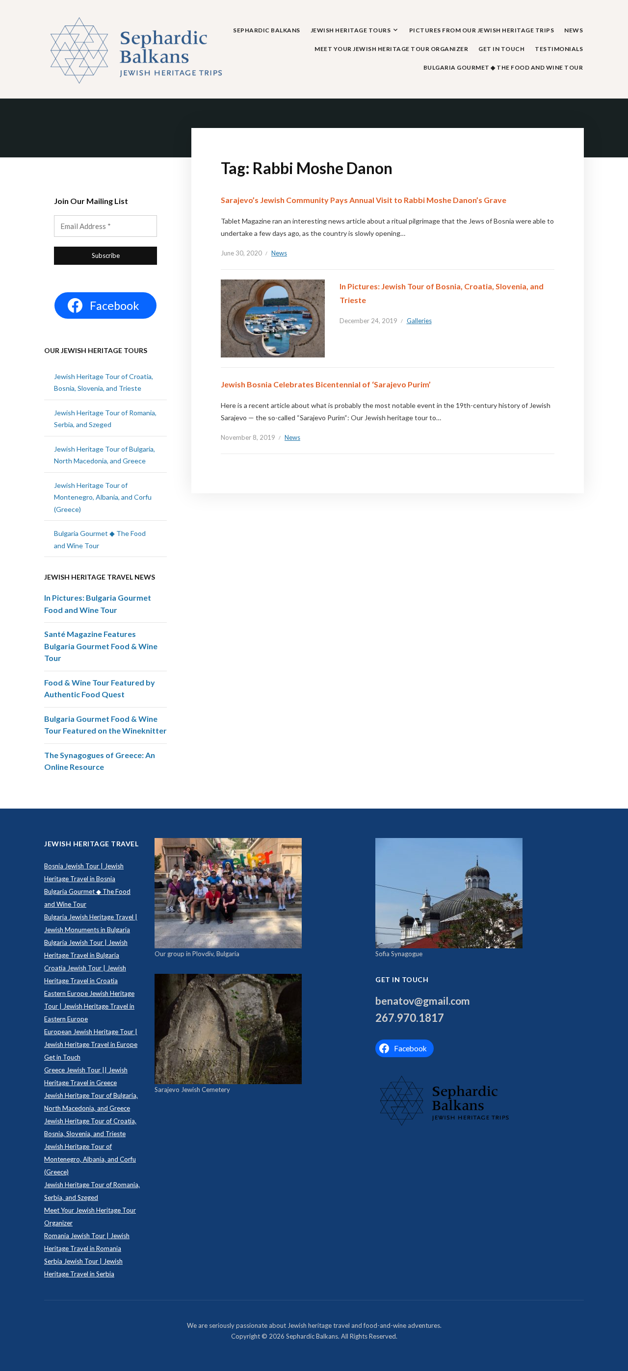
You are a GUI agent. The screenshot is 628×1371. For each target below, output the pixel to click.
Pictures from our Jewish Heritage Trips (481, 30)
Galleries (419, 321)
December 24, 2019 (368, 321)
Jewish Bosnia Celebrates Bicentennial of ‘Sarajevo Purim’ (326, 384)
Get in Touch (501, 48)
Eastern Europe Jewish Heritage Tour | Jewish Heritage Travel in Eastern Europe (89, 1006)
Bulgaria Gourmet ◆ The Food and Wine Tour (503, 67)
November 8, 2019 (248, 437)
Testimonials (559, 48)
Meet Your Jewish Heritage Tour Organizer (391, 48)
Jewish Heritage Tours (351, 30)
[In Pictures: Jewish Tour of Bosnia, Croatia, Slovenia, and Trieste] (273, 318)
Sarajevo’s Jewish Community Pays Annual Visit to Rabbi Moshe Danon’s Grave (363, 199)
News (573, 30)
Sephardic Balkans (266, 30)
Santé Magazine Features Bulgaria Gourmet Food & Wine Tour (100, 645)
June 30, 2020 (241, 253)
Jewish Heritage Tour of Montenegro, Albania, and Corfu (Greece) (103, 497)
